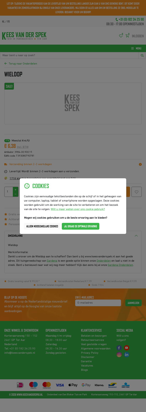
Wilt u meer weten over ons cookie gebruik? (78, 209)
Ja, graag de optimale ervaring (80, 226)
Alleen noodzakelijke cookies (42, 226)
